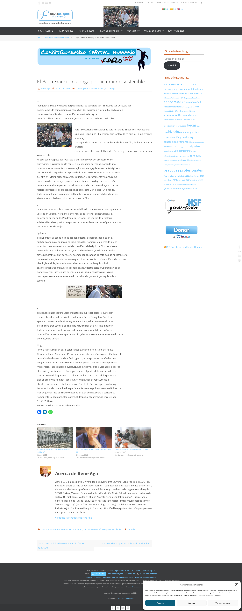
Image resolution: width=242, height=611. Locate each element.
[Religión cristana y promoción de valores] (133, 437)
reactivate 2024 (170, 180)
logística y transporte (170, 160)
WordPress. (130, 598)
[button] (236, 584)
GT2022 (193, 151)
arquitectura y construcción (175, 126)
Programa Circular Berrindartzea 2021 (177, 176)
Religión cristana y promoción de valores (131, 449)
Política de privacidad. (115, 577)
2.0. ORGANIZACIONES (174, 93)
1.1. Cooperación (186, 85)
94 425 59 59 (100, 573)
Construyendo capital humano (56, 37)
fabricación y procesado (181, 147)
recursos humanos (183, 184)
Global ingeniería (169, 151)
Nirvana (121, 598)
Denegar (192, 603)
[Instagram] (50, 3)
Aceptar (160, 603)
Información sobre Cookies (96, 577)
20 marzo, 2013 (63, 88)
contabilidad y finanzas (177, 141)
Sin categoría (111, 88)
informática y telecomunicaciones (176, 156)
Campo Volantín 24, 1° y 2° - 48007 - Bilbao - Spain (133, 570)
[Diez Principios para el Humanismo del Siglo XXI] (94, 437)
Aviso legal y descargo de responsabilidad (140, 577)
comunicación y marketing (178, 137)
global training (182, 150)
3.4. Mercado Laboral (184, 115)
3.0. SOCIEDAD (75, 529)
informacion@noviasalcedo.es (121, 573)
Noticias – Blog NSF (189, 3)
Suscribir (172, 65)
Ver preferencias (222, 603)
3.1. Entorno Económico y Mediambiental (102, 529)
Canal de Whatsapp (148, 573)
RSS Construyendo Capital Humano (184, 247)
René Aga (45, 88)
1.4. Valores (62, 529)
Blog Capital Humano (144, 3)
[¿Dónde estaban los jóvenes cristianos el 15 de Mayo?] (55, 437)
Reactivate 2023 (197, 176)
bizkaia (173, 131)
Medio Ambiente (185, 160)
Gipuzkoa (195, 146)
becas (192, 125)
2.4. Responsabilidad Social (191, 98)
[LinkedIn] (46, 3)
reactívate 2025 (170, 184)
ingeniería (195, 155)
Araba (192, 119)
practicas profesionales (183, 170)
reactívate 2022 (196, 180)
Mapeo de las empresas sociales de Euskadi (124, 543)
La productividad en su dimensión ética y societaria (61, 545)
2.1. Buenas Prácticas (192, 94)
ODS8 (195, 160)
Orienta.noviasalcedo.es (167, 3)
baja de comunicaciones (137, 587)
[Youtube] (43, 3)
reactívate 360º (183, 180)
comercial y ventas (189, 132)
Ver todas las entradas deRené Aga (75, 517)
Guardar (132, 529)
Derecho (193, 142)
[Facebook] (39, 3)
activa (186, 119)
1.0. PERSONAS (49, 529)
